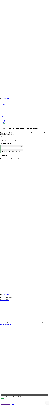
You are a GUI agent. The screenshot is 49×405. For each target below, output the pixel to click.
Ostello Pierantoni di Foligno (5, 404)
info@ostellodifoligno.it (6, 294)
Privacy (1, 324)
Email (2, 393)
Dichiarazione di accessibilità (4, 300)
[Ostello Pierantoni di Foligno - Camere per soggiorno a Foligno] (24, 32)
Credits (13, 404)
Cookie (4, 324)
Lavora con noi (8, 324)
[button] (3, 153)
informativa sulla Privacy (10, 396)
